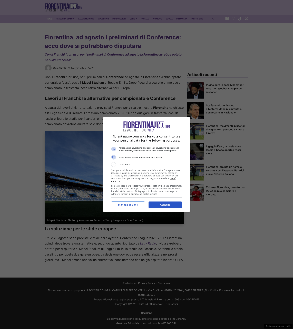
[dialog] (146, 164)
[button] (146, 164)
